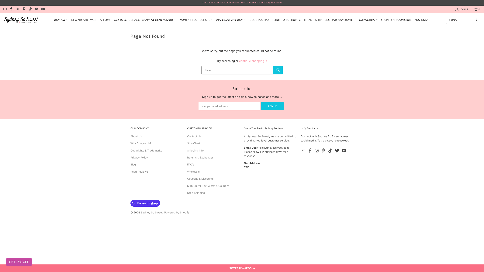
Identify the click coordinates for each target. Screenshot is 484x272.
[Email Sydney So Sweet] (5, 9)
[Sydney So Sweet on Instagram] (17, 9)
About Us (136, 136)
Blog (133, 164)
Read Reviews (139, 171)
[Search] (475, 20)
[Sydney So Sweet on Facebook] (11, 9)
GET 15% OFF (19, 262)
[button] (242, 268)
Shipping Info (195, 150)
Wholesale (193, 171)
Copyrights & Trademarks (146, 150)
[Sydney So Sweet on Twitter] (36, 9)
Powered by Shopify (176, 212)
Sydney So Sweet (258, 136)
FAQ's (190, 164)
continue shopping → (253, 61)
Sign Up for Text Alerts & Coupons (208, 185)
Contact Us (194, 136)
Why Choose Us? (140, 143)
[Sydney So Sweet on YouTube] (43, 9)
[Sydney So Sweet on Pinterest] (24, 9)
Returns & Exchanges (200, 157)
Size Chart (193, 143)
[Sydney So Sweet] (21, 20)
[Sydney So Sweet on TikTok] (30, 9)
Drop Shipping (196, 192)
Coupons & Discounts (200, 178)
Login (463, 9)
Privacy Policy (139, 157)
